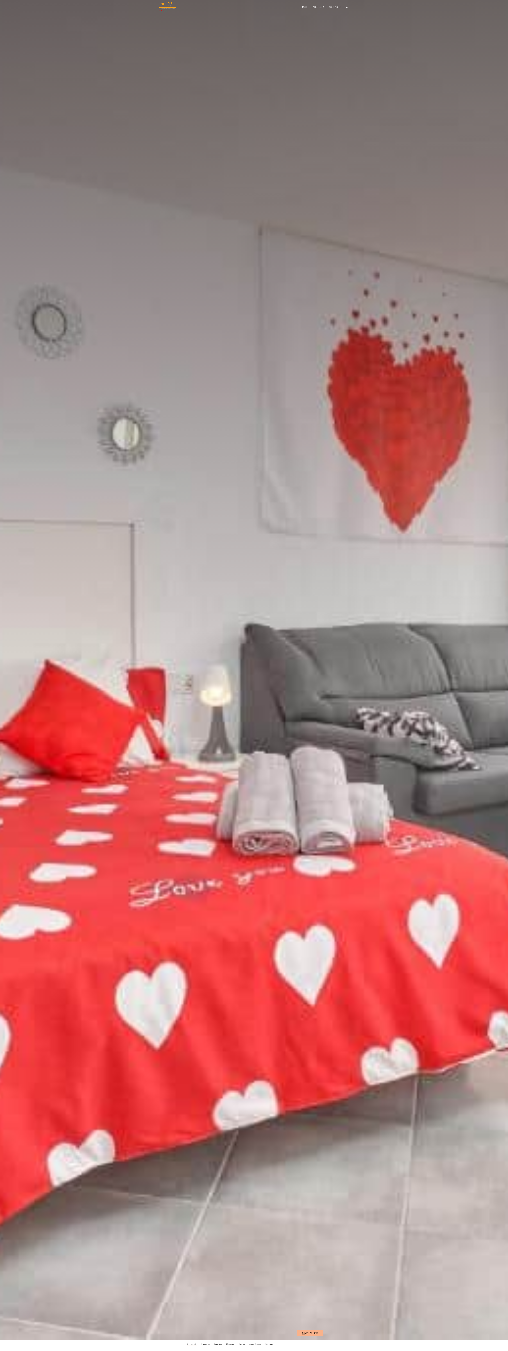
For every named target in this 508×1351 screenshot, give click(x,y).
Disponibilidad (255, 1344)
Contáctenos (335, 6)
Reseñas (269, 1344)
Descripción (192, 1344)
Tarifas (242, 1344)
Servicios (218, 1344)
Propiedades (318, 6)
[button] (1, 1344)
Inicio (304, 6)
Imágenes (205, 1344)
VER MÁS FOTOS (311, 1333)
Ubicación (230, 1344)
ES (347, 6)
